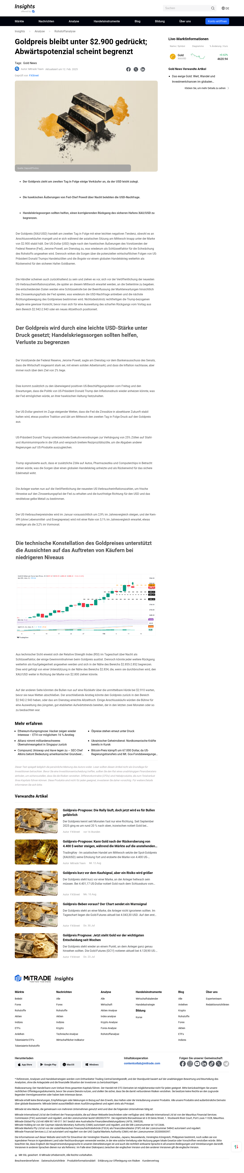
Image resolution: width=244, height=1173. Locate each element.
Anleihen (19, 1034)
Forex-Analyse (108, 1028)
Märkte (19, 21)
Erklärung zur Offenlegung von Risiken (119, 1160)
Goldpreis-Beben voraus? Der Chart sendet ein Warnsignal (105, 904)
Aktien (18, 1016)
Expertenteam (213, 998)
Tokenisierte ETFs (24, 1039)
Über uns (185, 21)
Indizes (19, 1022)
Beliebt (18, 998)
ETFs (17, 1028)
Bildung (160, 21)
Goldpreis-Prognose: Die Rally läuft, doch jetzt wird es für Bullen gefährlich (109, 812)
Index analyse (108, 1016)
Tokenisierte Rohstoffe (27, 1045)
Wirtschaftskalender (147, 998)
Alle (58, 998)
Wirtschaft (106, 1004)
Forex (18, 1004)
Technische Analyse (67, 1034)
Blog (137, 21)
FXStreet (34, 75)
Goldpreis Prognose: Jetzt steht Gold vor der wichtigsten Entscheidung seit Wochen (103, 937)
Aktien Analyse (109, 1010)
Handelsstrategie (145, 1004)
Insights (20, 31)
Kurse (139, 1017)
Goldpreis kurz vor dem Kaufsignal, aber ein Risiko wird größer (108, 873)
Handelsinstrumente (107, 21)
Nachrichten (46, 21)
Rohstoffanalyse (64, 31)
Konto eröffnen (217, 21)
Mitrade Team (32, 69)
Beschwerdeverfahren (27, 1160)
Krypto (60, 1028)
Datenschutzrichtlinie (53, 1160)
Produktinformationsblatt (81, 1160)
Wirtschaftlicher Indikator (70, 1039)
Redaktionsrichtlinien (217, 1004)
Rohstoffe (20, 1010)
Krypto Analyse (109, 1022)
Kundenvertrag (150, 1160)
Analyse (74, 21)
